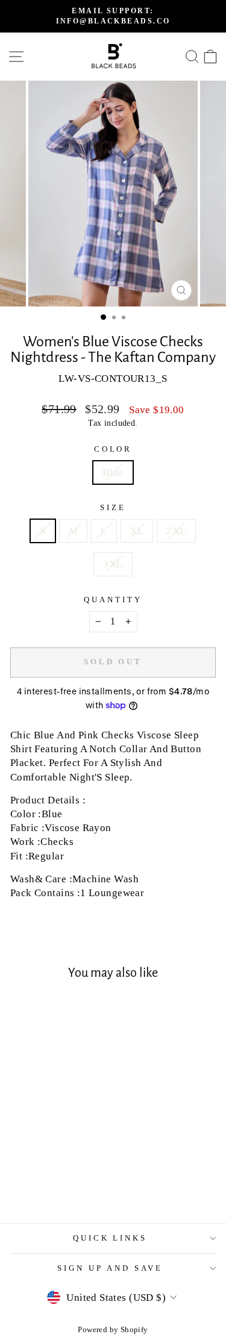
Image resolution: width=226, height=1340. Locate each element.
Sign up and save (110, 1268)
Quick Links (110, 1237)
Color (113, 448)
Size (113, 507)
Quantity (113, 599)
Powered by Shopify (113, 1330)
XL (137, 531)
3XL (112, 564)
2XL (176, 531)
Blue (113, 472)
